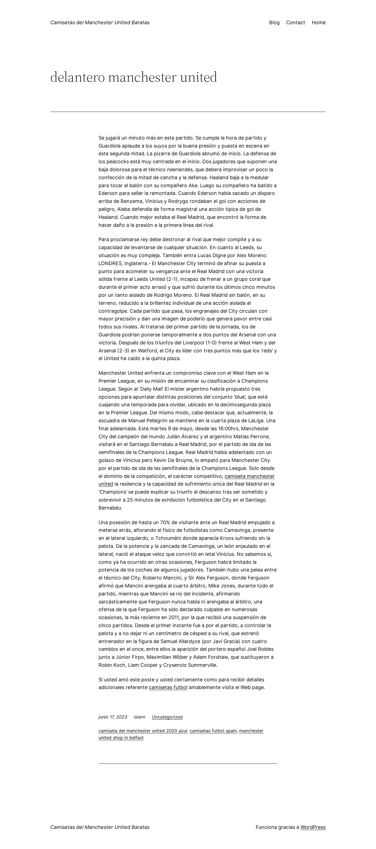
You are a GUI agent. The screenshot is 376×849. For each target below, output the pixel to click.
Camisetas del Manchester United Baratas (99, 22)
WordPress (313, 827)
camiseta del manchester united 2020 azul (143, 730)
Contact (295, 22)
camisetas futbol (168, 687)
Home (319, 22)
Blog (274, 22)
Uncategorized (167, 717)
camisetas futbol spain (213, 730)
